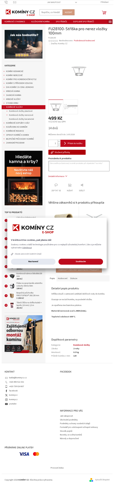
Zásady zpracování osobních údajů (28, 254)
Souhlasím (81, 261)
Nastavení (33, 261)
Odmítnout (27, 248)
